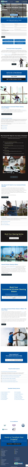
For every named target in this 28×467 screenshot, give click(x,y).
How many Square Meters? (17, 29)
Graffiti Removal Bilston (18, 395)
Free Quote (16, 451)
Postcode (15, 26)
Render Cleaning (3, 451)
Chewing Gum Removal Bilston (19, 397)
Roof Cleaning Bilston (4, 395)
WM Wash (3, 324)
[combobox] (7, 30)
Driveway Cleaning (3, 455)
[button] (11, 1)
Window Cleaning (4, 197)
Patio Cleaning (3, 454)
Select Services (3, 29)
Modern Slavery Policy (3, 459)
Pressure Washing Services (4, 450)
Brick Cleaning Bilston (4, 399)
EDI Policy (2, 462)
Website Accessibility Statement (5, 463)
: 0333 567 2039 (14, 360)
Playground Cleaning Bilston (18, 396)
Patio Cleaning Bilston (4, 397)
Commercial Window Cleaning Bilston (19, 399)
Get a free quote (14, 238)
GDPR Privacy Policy (3, 460)
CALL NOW (14, 76)
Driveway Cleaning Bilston (4, 398)
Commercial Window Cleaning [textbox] (5, 30)
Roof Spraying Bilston (4, 396)
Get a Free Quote (14, 297)
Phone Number (3, 26)
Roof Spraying (3, 453)
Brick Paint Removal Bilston (18, 398)
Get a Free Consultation (14, 79)
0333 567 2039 (24, 1)
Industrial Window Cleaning (6, 274)
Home (15, 450)
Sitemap (16, 453)
